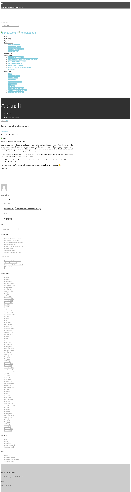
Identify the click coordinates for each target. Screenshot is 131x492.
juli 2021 (7, 316)
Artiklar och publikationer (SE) (16, 49)
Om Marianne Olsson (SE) (14, 47)
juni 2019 (7, 358)
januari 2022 (8, 311)
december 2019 (9, 348)
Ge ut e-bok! (7, 71)
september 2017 (9, 387)
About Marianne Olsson (14, 45)
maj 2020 (7, 338)
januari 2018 (8, 381)
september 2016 (9, 405)
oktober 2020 (8, 332)
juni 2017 (7, 391)
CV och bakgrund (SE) (13, 51)
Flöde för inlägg (9, 457)
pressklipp (7, 443)
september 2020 (9, 334)
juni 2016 (7, 409)
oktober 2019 (8, 352)
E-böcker (10, 74)
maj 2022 (7, 309)
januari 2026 (8, 281)
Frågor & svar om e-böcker (15, 82)
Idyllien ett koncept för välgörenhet (17, 90)
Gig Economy (7, 39)
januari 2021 (8, 326)
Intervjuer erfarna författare (16, 88)
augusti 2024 (8, 291)
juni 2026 (7, 277)
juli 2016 (7, 407)
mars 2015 (7, 427)
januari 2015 (8, 431)
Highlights (7, 41)
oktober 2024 (8, 289)
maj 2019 (7, 360)
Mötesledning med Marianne (16, 57)
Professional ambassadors (31, 154)
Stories (6, 37)
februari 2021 (8, 324)
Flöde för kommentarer (11, 459)
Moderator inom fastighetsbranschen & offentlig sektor (23, 59)
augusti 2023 (8, 301)
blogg (6, 131)
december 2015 (9, 415)
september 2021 (9, 314)
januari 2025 (8, 287)
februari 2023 (8, 303)
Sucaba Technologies (59, 145)
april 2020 (7, 340)
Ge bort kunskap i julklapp (12, 252)
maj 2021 (7, 320)
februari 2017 (8, 399)
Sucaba (5, 154)
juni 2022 (7, 307)
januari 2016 (8, 413)
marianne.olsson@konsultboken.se (12, 7)
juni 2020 (7, 336)
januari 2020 (8, 346)
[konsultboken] (9, 32)
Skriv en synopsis (12, 84)
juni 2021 (7, 318)
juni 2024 (7, 293)
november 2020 (9, 330)
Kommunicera (11, 69)
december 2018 (9, 368)
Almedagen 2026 (9, 250)
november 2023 (9, 299)
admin (3, 131)
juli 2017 (6, 389)
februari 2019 (8, 364)
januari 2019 (8, 366)
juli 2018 (7, 374)
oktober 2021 (8, 313)
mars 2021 (7, 322)
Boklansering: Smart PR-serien (16, 92)
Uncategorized (9, 447)
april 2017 (7, 395)
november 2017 (9, 385)
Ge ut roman (11, 86)
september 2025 (9, 285)
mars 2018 (7, 379)
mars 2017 (7, 397)
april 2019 (7, 362)
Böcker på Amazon (13, 78)
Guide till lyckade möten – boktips (17, 61)
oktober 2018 (8, 370)
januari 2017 (8, 401)
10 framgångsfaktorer (26, 156)
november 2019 (9, 350)
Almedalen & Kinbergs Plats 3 (15, 65)
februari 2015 (8, 429)
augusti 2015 (8, 417)
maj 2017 (7, 393)
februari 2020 (8, 344)
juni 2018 (7, 376)
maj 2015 (7, 423)
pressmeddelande (9, 445)
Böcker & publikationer (14, 76)
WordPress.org (9, 461)
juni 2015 (7, 421)
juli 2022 (7, 305)
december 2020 (9, 328)
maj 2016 (7, 411)
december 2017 (9, 383)
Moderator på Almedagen (15, 63)
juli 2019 (7, 356)
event (6, 441)
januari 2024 (8, 297)
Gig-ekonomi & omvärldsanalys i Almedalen (19, 67)
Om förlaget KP (12, 80)
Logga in (7, 455)
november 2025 (9, 283)
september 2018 (9, 372)
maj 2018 (7, 378)
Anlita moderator (9, 55)
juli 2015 (6, 419)
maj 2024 (7, 295)
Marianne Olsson (8, 43)
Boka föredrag (8, 53)
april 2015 (7, 425)
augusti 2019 (8, 354)
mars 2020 (7, 342)
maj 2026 (7, 279)
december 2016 (9, 403)
